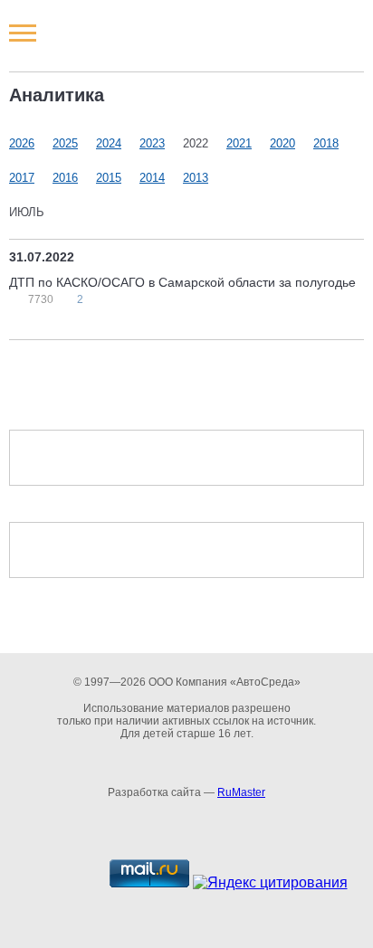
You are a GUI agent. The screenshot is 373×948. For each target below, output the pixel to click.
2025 (65, 143)
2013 (195, 178)
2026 (21, 143)
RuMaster (241, 792)
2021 (239, 143)
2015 (108, 178)
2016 (65, 178)
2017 (21, 178)
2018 (326, 143)
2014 (152, 178)
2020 (282, 143)
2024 (108, 143)
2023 (152, 143)
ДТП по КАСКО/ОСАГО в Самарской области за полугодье (182, 282)
